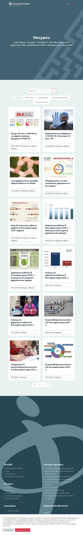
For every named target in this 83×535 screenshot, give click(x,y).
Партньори (10, 474)
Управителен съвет (14, 468)
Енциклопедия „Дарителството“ (59, 479)
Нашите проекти (53, 464)
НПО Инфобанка (52, 487)
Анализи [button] (18, 98)
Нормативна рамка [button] (59, 98)
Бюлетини (10, 490)
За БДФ (8, 464)
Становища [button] (43, 98)
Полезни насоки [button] (41, 102)
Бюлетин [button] (30, 98)
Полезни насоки (12, 498)
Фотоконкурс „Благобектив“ (57, 493)
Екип (8, 471)
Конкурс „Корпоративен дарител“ (59, 468)
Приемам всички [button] (22, 530)
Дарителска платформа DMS (57, 477)
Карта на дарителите (54, 490)
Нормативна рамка (14, 496)
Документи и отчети (15, 476)
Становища (11, 493)
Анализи (9, 487)
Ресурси (8, 484)
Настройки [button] (8, 530)
